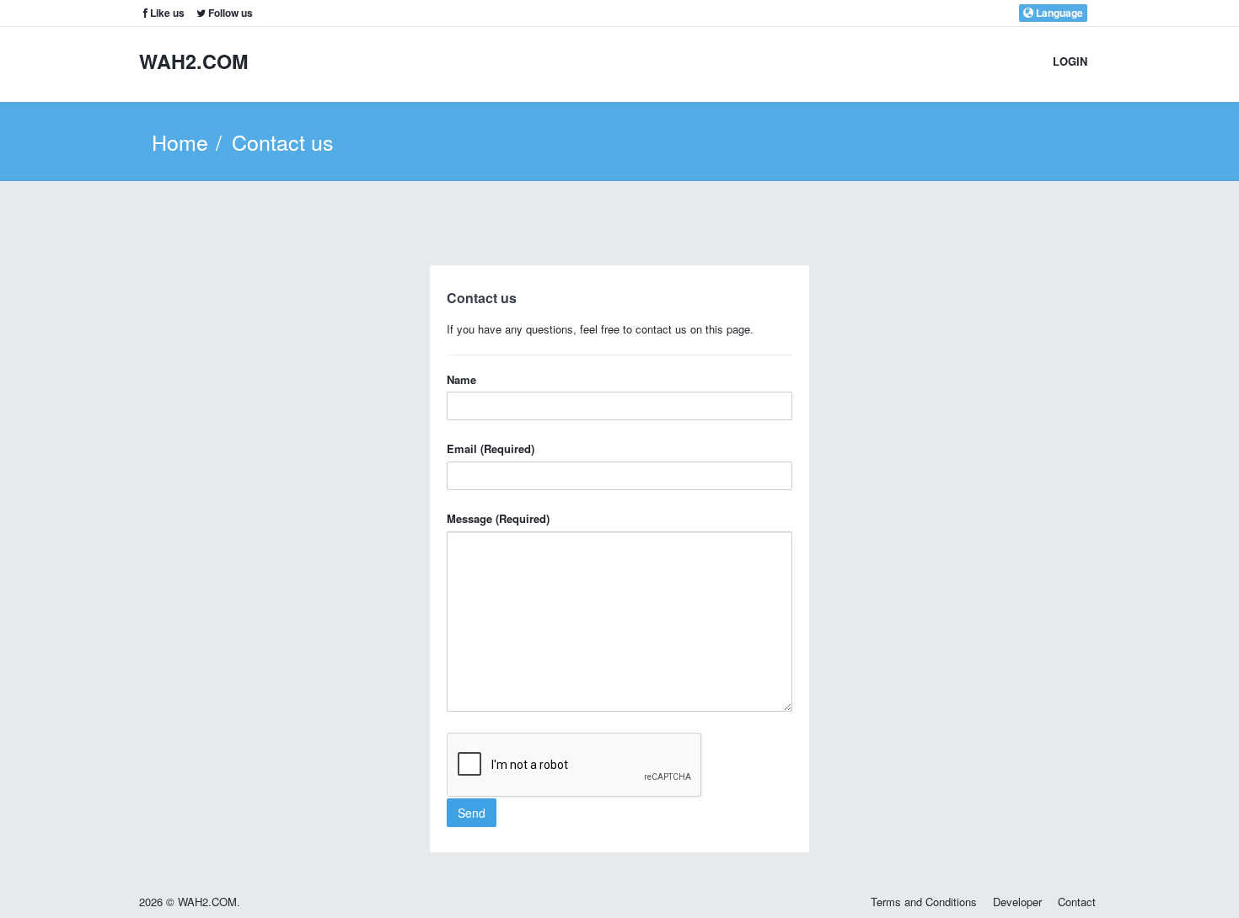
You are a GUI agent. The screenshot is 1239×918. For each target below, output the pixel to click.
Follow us (229, 12)
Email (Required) (490, 448)
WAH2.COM (193, 61)
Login (1070, 61)
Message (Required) (498, 518)
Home (180, 141)
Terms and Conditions (924, 902)
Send (471, 812)
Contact (1077, 902)
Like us (166, 12)
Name (461, 379)
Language (1058, 12)
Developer (1017, 902)
